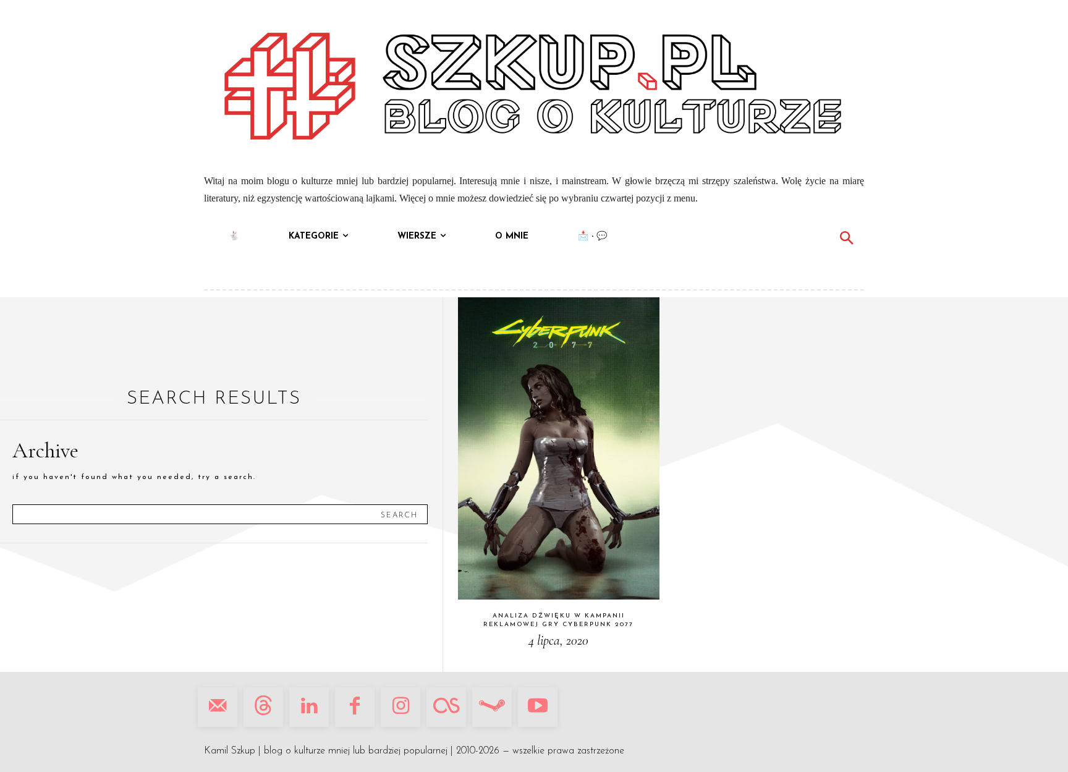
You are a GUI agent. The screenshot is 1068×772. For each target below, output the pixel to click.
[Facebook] (355, 707)
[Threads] (263, 707)
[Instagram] (400, 707)
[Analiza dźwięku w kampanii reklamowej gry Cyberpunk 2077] (558, 448)
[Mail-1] (217, 707)
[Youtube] (537, 707)
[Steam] (492, 707)
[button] (846, 240)
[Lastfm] (446, 707)
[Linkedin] (309, 707)
